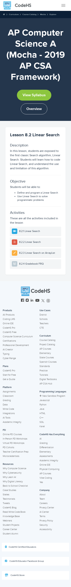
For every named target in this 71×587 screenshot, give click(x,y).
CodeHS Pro (9, 327)
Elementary (45, 353)
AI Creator (8, 349)
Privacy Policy (46, 520)
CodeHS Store (17, 575)
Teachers (44, 323)
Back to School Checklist (15, 485)
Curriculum (14, 14)
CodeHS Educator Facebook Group (26, 561)
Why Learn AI (9, 477)
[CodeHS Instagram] (27, 301)
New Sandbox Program (53, 396)
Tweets (6, 503)
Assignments (9, 391)
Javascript (45, 400)
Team (42, 498)
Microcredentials (11, 456)
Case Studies (9, 490)
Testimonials (9, 498)
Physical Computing (49, 469)
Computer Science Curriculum (18, 336)
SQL (42, 422)
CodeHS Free (9, 332)
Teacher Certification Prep (15, 451)
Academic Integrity (12, 422)
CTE (42, 327)
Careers (44, 503)
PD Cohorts (8, 447)
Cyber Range (9, 358)
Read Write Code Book (14, 512)
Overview (34, 109)
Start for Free (9, 375)
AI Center (44, 512)
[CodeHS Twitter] (43, 301)
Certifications (9, 340)
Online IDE (8, 323)
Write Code (8, 409)
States (6, 494)
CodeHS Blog (9, 507)
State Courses (47, 357)
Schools (44, 319)
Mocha (43, 14)
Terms (42, 516)
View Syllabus (34, 95)
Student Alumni (10, 533)
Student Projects (11, 525)
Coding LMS (9, 319)
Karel (42, 426)
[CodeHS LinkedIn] (31, 301)
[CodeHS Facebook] (22, 301)
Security (44, 525)
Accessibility (46, 529)
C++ (41, 417)
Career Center (10, 529)
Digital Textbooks (48, 379)
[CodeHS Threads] (48, 301)
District (43, 314)
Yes (41, 482)
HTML (43, 413)
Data (5, 404)
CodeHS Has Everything (52, 434)
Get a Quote (9, 379)
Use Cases (45, 310)
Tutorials (44, 375)
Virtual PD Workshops (13, 443)
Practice (44, 370)
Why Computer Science (14, 468)
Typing (6, 353)
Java (42, 409)
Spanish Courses (48, 361)
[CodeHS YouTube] (37, 301)
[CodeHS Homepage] (19, 5)
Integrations (9, 413)
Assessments (46, 456)
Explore (53, 14)
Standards (45, 366)
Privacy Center (47, 507)
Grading (7, 400)
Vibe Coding (46, 477)
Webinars (7, 520)
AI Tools (6, 417)
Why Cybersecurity (12, 472)
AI (41, 438)
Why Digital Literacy (13, 481)
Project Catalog (47, 344)
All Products (9, 314)
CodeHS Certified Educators (22, 547)
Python (43, 404)
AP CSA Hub (46, 383)
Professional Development (16, 345)
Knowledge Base (11, 516)
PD (4, 430)
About (43, 494)
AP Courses (45, 348)
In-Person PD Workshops (15, 438)
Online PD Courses (12, 434)
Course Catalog (29, 14)
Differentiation (47, 447)
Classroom (8, 396)
